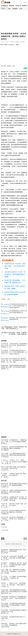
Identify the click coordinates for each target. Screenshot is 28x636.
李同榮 (3, 299)
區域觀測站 (4, 5)
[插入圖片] (22, 538)
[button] (26, 2)
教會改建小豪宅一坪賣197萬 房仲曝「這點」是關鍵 (14, 287)
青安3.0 (4, 8)
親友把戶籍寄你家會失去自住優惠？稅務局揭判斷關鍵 (14, 293)
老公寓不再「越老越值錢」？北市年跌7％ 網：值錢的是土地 (14, 281)
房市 (9, 299)
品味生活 (18, 5)
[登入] (24, 2)
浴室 (21, 8)
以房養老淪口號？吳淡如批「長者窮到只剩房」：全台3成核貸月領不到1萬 (14, 266)
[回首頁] (5, 2)
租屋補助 (15, 8)
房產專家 (24, 5)
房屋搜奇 (11, 5)
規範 (3, 538)
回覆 (25, 538)
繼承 (9, 8)
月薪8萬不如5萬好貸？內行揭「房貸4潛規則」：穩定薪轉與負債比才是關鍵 (14, 274)
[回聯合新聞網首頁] (2, 2)
